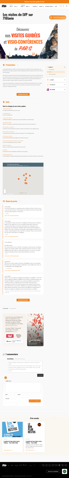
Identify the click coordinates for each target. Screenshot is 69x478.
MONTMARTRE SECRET (7, 109)
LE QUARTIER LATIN (6, 113)
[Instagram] (43, 465)
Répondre (41, 375)
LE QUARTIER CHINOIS (7, 122)
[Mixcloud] (56, 465)
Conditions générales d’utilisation (7, 476)
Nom (7, 394)
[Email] (66, 465)
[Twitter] (62, 465)
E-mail (19, 394)
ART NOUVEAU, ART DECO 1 (8, 127)
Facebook (9, 325)
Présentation (51, 69)
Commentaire (9, 381)
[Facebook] (49, 465)
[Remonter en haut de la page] (65, 469)
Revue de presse (52, 74)
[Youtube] (59, 465)
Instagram (15, 325)
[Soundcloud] (53, 465)
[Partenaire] (64, 471)
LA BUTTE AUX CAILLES (7, 118)
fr (60, 6)
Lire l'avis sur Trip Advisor (11, 236)
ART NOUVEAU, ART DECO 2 (8, 132)
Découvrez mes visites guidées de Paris (34, 2)
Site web (7, 398)
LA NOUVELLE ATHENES (7, 136)
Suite (50, 72)
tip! (10, 335)
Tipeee (15, 331)
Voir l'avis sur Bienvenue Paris (12, 270)
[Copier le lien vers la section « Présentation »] (18, 65)
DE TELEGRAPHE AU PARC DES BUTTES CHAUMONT (13, 141)
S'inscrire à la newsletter (53, 471)
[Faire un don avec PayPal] (9, 341)
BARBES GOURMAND (7, 145)
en (63, 6)
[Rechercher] (67, 6)
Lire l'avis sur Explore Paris (12, 215)
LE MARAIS (5, 150)
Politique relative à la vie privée (19, 476)
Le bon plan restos (12, 308)
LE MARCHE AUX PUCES (7, 154)
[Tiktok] (46, 465)
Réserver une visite (23, 94)
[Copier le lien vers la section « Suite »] (12, 102)
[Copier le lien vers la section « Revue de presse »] (20, 201)
